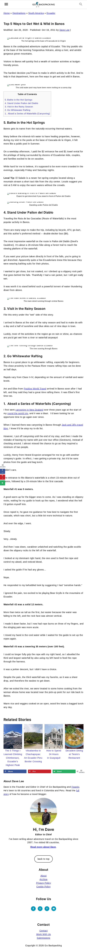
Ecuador (51, 13)
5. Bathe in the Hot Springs (18, 100)
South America (36, 13)
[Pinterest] (47, 908)
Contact (43, 930)
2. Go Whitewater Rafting (17, 110)
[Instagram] (40, 908)
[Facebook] (33, 908)
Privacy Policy (43, 883)
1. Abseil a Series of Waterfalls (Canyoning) (27, 113)
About (43, 876)
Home (7, 13)
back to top (44, 859)
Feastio (75, 787)
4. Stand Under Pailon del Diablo (21, 103)
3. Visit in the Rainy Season (19, 106)
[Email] (53, 908)
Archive (43, 879)
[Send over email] (2, 482)
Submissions (43, 938)
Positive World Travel (35, 388)
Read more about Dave (43, 847)
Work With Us (43, 934)
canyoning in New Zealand (29, 410)
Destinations (18, 13)
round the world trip (17, 413)
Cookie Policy (43, 886)
